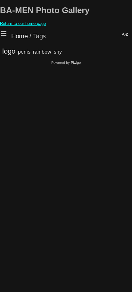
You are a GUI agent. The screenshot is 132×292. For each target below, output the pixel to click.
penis (24, 52)
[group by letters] (124, 35)
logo (8, 51)
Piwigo (76, 62)
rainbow (42, 52)
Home (19, 36)
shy (58, 52)
